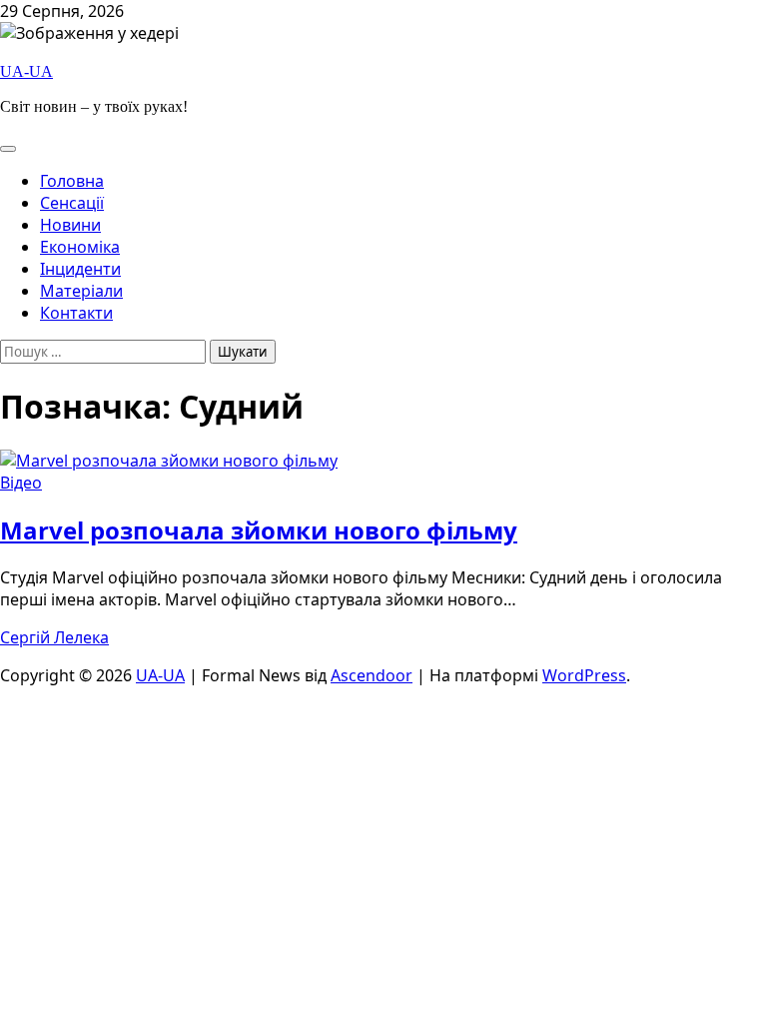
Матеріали (81, 291)
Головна (72, 181)
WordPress (584, 675)
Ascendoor (371, 675)
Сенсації (72, 203)
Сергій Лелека (54, 637)
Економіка (80, 247)
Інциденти (80, 269)
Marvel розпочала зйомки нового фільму (258, 529)
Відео (21, 483)
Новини (70, 225)
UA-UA (26, 71)
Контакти (76, 313)
